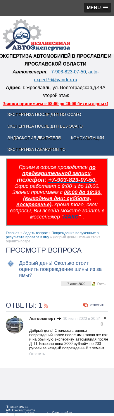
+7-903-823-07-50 (67, 71)
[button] (97, 8)
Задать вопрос (35, 233)
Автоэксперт (42, 318)
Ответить (97, 305)
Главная (13, 233)
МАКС (70, 217)
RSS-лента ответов (46, 305)
